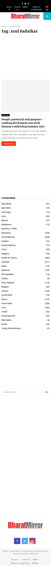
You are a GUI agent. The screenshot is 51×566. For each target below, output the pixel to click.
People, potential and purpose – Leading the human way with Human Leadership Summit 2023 (22, 122)
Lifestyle (5, 261)
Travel (4, 311)
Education (6, 232)
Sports (4, 299)
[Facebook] (17, 541)
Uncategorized (8, 315)
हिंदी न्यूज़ (47, 8)
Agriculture (6, 203)
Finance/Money (8, 245)
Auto (3, 216)
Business (5, 115)
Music (4, 266)
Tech (3, 307)
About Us (9, 8)
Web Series (6, 320)
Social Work (6, 295)
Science (4, 290)
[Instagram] (32, 541)
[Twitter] (25, 541)
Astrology (5, 212)
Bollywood (6, 224)
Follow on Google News (36, 8)
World (4, 324)
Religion (5, 286)
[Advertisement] (25, 56)
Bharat (4, 220)
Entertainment (8, 237)
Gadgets (5, 253)
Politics (4, 278)
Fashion (5, 241)
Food (3, 249)
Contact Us (17, 8)
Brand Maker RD (31, 553)
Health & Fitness (9, 257)
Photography (7, 274)
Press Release (7, 282)
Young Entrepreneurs (11, 328)
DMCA (25, 7)
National (5, 270)
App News (6, 207)
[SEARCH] (46, 392)
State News (6, 303)
